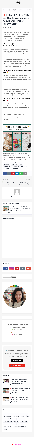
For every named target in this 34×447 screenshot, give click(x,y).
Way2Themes (18, 444)
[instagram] (11, 268)
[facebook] (5, 268)
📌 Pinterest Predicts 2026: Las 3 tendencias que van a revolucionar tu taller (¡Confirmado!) (20, 208)
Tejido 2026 (23, 166)
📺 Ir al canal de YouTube (17, 365)
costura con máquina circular (20, 426)
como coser (12, 424)
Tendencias (6, 168)
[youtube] (28, 268)
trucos (5, 429)
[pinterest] (17, 268)
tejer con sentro (20, 418)
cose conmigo (20, 424)
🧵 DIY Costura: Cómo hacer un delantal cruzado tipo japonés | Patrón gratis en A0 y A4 (18, 381)
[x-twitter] (22, 268)
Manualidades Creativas (17, 164)
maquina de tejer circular (9, 418)
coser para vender (8, 421)
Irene (5, 27)
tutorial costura (23, 413)
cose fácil (23, 416)
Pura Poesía (16, 166)
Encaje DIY (8, 9)
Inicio (4, 9)
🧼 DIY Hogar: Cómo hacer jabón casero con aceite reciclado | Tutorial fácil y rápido (20, 399)
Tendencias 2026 (14, 168)
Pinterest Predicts (7, 166)
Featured (20, 162)
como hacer (15, 413)
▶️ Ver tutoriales (17, 360)
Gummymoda (6, 164)
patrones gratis (7, 413)
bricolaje (6, 424)
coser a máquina (7, 426)
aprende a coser (7, 416)
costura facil (16, 416)
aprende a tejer (24, 421)
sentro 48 (16, 421)
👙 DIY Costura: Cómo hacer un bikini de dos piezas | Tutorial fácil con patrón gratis (20, 390)
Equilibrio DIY (13, 162)
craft (28, 416)
